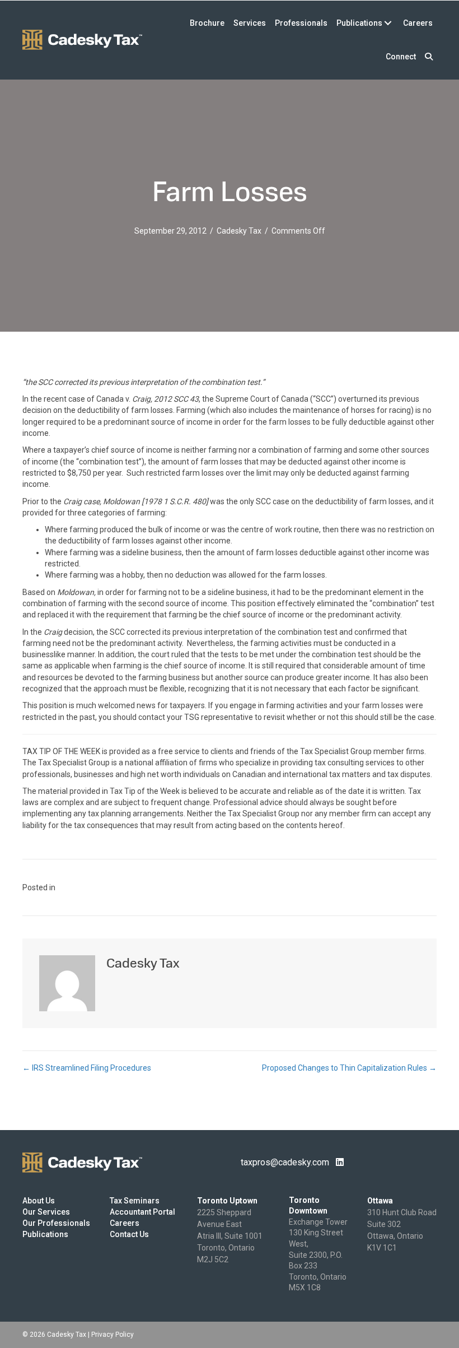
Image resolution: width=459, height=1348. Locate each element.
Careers (124, 1223)
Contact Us (129, 1234)
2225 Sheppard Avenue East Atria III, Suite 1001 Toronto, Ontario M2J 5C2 (230, 1236)
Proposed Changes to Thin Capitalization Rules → (349, 1067)
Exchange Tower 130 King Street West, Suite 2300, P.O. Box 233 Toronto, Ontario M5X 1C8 (318, 1255)
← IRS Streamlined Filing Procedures (86, 1067)
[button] (429, 56)
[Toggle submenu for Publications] (388, 23)
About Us (38, 1200)
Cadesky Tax (239, 230)
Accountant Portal (142, 1211)
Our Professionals (56, 1223)
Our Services (46, 1211)
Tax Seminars (135, 1200)
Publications (45, 1234)
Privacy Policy (112, 1334)
